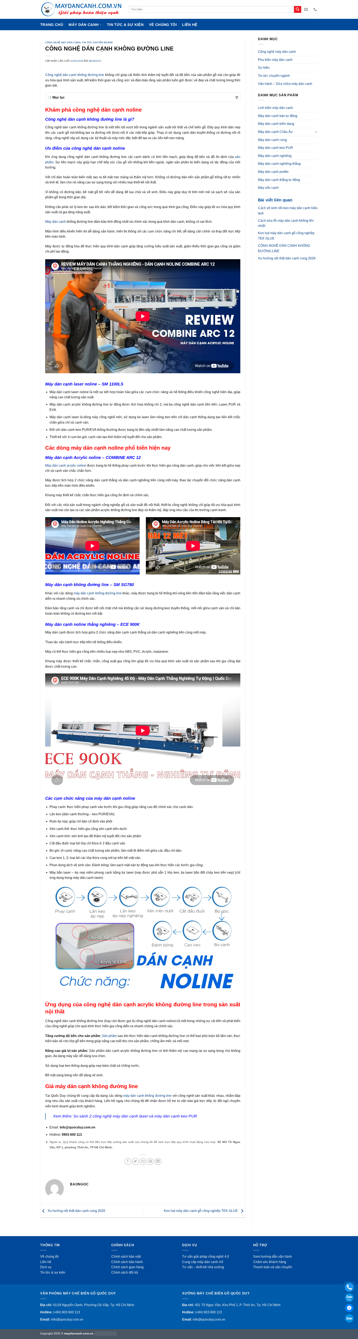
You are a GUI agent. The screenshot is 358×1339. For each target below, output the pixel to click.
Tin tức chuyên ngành (97, 42)
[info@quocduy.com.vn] (306, 9)
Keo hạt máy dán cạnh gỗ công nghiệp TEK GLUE (201, 1211)
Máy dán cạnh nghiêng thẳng (279, 163)
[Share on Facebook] (128, 1161)
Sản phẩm (109, 1036)
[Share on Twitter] (135, 1161)
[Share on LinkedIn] (158, 1161)
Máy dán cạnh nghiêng (274, 156)
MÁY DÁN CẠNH (84, 25)
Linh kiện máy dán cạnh (275, 108)
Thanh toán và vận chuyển (272, 1267)
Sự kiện (264, 67)
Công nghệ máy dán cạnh (62, 42)
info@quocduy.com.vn (67, 1319)
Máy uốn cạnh (268, 187)
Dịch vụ (45, 1267)
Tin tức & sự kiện (52, 1272)
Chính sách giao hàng (127, 1267)
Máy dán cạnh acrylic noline (65, 465)
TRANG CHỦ (51, 25)
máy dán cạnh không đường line (97, 593)
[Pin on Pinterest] (150, 1161)
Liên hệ (45, 1262)
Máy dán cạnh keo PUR (275, 147)
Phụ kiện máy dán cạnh (275, 59)
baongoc (95, 61)
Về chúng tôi (49, 1256)
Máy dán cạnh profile (273, 171)
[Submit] (297, 9)
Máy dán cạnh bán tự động (277, 116)
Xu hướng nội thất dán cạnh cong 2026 (76, 1211)
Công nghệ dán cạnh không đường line (74, 75)
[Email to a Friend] (142, 1161)
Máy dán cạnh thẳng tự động (279, 180)
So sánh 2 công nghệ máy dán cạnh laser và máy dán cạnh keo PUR (135, 1116)
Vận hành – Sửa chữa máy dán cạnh (285, 83)
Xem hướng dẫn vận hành (272, 1256)
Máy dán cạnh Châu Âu (275, 132)
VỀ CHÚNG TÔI (163, 25)
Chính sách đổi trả (124, 1272)
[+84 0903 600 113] (315, 9)
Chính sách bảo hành (127, 1262)
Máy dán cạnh (55, 221)
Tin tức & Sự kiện (125, 25)
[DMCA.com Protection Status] (105, 1333)
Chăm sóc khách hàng (269, 1262)
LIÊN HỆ (189, 25)
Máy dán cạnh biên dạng (276, 123)
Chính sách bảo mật (126, 1256)
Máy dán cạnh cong (272, 140)
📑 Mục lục (142, 97)
